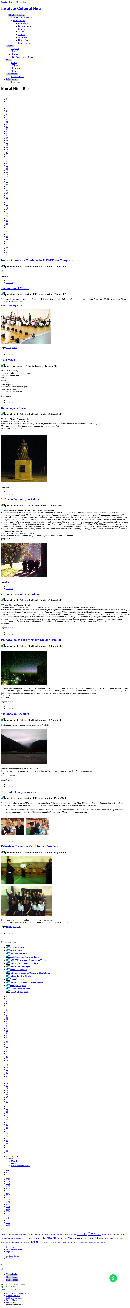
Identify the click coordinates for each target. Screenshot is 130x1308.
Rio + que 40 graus (18, 985)
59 (7, 232)
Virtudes (64, 1242)
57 (7, 227)
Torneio (9, 276)
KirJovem (50, 1238)
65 (7, 246)
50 (7, 211)
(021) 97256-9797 (10, 1287)
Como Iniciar (11, 73)
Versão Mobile (12, 1302)
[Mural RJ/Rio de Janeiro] (3, 266)
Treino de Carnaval (18, 970)
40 (7, 188)
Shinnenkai (15, 1242)
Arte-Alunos (15, 1234)
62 (7, 239)
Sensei (14, 348)
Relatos (122, 1238)
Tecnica (27, 1242)
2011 (8, 1200)
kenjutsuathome (84, 1242)
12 (7, 124)
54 (7, 221)
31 (7, 168)
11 (7, 122)
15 (7, 131)
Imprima (9, 1251)
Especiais (67, 1234)
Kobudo (60, 1238)
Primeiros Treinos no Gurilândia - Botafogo (29, 846)
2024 (8, 1170)
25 (7, 154)
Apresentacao (6, 1234)
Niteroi (106, 1238)
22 (7, 147)
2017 (8, 1186)
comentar (9, 283)
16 (7, 133)
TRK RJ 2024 (16, 950)
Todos (3, 1230)
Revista (3, 1242)
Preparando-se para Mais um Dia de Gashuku (31, 639)
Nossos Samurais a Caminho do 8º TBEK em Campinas (37, 260)
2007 (8, 1209)
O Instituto (23, 23)
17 (7, 136)
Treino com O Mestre (15, 288)
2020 (8, 1179)
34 (7, 175)
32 (7, 170)
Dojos (8, 59)
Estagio (73, 1234)
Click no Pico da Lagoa (20, 966)
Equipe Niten (11, 1300)
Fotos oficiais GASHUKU (20, 954)
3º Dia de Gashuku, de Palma (20, 499)
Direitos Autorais (13, 1296)
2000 (8, 1225)
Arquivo (9, 45)
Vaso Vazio (8, 359)
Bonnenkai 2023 (17, 979)
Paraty (15, 71)
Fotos (15, 54)
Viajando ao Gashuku (15, 713)
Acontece (22, 37)
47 (7, 204)
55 (7, 223)
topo (3, 1265)
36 (7, 179)
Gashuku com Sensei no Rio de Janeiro (26, 982)
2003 (8, 1218)
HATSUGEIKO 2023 (19, 992)
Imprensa (4, 1238)
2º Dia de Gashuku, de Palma (20, 594)
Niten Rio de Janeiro (16, 14)
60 (7, 234)
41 (7, 191)
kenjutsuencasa (103, 1242)
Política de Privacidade (15, 1298)
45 (7, 200)
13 (7, 127)
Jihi (9, 1238)
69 (7, 255)
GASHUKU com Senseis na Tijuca (24, 957)
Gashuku (9, 487)
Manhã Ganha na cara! (20, 989)
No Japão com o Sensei (23, 57)
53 (7, 218)
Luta (65, 1238)
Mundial (93, 1238)
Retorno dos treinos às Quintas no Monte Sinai (30, 973)
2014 (8, 1193)
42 (7, 193)
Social (22, 1242)
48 (7, 207)
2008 (8, 1207)
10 (7, 120)
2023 (8, 1172)
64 (7, 243)
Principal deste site (8, 2)
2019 (8, 1181)
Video (58, 1242)
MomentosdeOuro (78, 1238)
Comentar (10, 1247)
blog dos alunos (12, 1256)
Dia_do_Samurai (56, 1234)
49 (7, 209)
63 (7, 241)
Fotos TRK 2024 (17, 947)
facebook (9, 1258)
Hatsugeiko (105, 1234)
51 (7, 214)
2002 (8, 1220)
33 (7, 172)
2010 (8, 1202)
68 (7, 253)
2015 (8, 1190)
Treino (52, 1242)
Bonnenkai (39, 1234)
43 (7, 195)
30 (7, 166)
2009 (8, 1204)
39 (7, 186)
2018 (8, 1184)
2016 (8, 1188)
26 (7, 156)
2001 (8, 1223)
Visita (8, 348)
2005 (8, 1213)
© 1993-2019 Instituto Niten (17, 1293)
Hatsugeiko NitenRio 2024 (21, 976)
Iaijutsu (21, 29)
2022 (8, 1174)
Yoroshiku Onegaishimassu (18, 792)
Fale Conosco (24, 43)
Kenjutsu (16, 927)
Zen (77, 1242)
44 (7, 198)
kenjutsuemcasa (94, 1242)
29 (7, 163)
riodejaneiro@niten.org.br (11, 1289)
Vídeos (21, 34)
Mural (15, 51)
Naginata (101, 1238)
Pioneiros (112, 1238)
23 (7, 149)
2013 (8, 1195)
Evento (82, 1234)
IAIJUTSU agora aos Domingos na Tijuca (28, 960)
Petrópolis (17, 68)
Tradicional (45, 1242)
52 (7, 216)
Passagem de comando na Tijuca (24, 963)
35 (7, 177)
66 (7, 248)
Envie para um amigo (14, 1249)
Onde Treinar (24, 40)
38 (7, 184)
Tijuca (15, 65)
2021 (8, 1177)
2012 (8, 1197)
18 (7, 138)
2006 (8, 1211)
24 (7, 152)
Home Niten (21, 2)
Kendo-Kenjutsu (26, 26)
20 (7, 143)
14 (7, 129)
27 (7, 159)
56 (7, 225)
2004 (8, 1216)
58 (7, 230)
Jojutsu (21, 31)
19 (7, 140)
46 (7, 202)
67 (7, 250)
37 (7, 182)
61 (7, 237)
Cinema (46, 1234)
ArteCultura (23, 1234)
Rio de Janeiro (12, 1156)
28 (7, 161)
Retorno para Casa (13, 408)
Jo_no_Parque (16, 1238)
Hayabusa (114, 1234)
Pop (118, 1238)
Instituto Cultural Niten (22, 8)
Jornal (30, 1238)
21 (7, 145)
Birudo (31, 1234)
